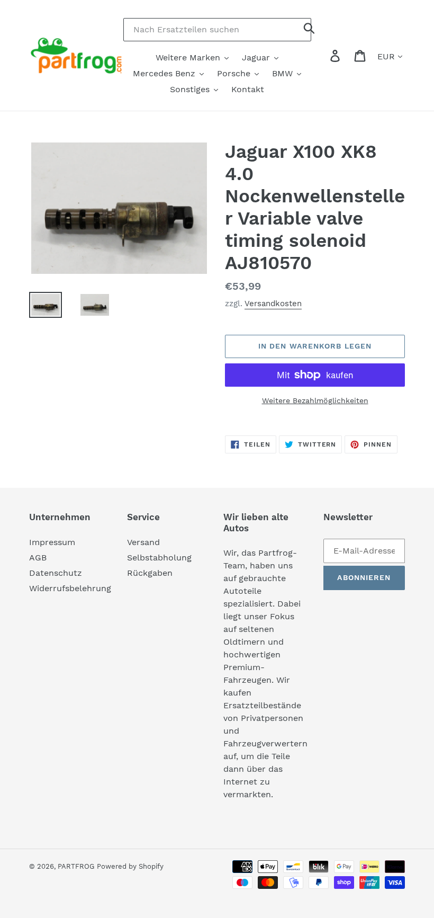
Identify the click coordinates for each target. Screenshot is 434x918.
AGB (38, 557)
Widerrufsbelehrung (70, 588)
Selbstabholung (159, 557)
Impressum (52, 542)
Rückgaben (150, 573)
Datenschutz (55, 573)
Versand (143, 542)
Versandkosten (273, 303)
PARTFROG (76, 866)
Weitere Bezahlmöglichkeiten (315, 400)
